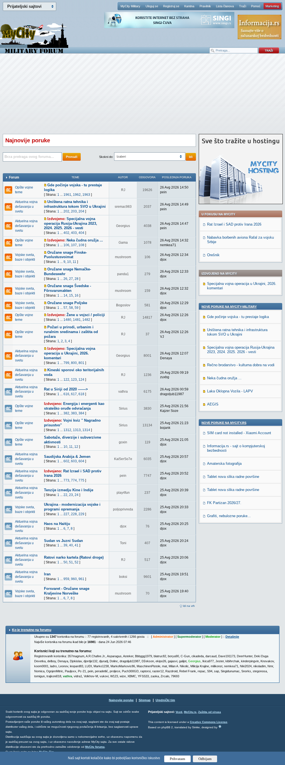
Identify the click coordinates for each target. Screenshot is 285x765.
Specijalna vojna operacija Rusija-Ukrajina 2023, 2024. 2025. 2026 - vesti (70, 223)
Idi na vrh (189, 605)
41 (76, 545)
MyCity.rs (190, 711)
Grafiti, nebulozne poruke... (229, 516)
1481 (77, 320)
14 (65, 295)
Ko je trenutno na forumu (31, 630)
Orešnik (213, 255)
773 (66, 480)
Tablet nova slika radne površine (233, 477)
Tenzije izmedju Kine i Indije (68, 490)
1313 (77, 430)
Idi (191, 156)
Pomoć (256, 6)
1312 (67, 430)
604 (81, 461)
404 (81, 233)
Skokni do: (106, 156)
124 (81, 380)
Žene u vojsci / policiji (86, 315)
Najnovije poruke (121, 700)
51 (71, 562)
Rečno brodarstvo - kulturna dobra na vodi (240, 365)
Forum (14, 177)
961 (81, 579)
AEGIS (212, 404)
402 (66, 233)
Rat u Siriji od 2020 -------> (66, 389)
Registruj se (171, 6)
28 (76, 279)
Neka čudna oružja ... (85, 240)
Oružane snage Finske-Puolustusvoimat (65, 254)
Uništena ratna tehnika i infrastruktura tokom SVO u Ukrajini (75, 204)
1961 (67, 195)
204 (81, 211)
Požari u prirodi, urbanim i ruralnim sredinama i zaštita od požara (71, 332)
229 (81, 514)
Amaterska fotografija (224, 463)
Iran (47, 574)
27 (71, 279)
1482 (86, 320)
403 (74, 233)
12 (76, 447)
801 (81, 363)
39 (65, 545)
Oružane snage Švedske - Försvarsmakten (67, 288)
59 (76, 308)
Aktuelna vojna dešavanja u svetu (26, 206)
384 (81, 413)
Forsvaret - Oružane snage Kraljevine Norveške (66, 590)
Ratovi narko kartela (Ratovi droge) (74, 557)
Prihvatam (177, 759)
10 (69, 262)
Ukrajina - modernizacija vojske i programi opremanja (72, 506)
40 (71, 545)
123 (74, 380)
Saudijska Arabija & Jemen (67, 456)
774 (74, 480)
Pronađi (71, 156)
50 (65, 562)
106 (66, 245)
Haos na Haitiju (57, 524)
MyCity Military (130, 6)
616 (66, 394)
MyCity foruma (95, 746)
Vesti (179, 711)
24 (76, 495)
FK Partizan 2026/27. (224, 503)
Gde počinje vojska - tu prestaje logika (238, 317)
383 (74, 413)
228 (74, 514)
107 (74, 245)
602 (66, 461)
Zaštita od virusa (209, 711)
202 (66, 211)
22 (65, 495)
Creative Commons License (208, 722)
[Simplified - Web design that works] (220, 726)
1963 (86, 195)
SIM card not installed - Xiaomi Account (239, 433)
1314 (86, 430)
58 (71, 308)
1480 (67, 320)
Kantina (189, 6)
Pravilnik (205, 6)
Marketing (272, 6)
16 (76, 295)
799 (66, 363)
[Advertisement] (142, 98)
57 (65, 308)
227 (66, 514)
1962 (77, 195)
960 (74, 579)
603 (74, 461)
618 (81, 394)
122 (66, 380)
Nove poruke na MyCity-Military (229, 306)
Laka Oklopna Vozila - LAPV (230, 391)
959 (66, 579)
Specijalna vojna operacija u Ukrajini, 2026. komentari (69, 353)
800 (74, 363)
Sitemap (145, 700)
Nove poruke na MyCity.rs (224, 422)
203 (74, 211)
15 (71, 295)
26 (65, 279)
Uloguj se (152, 6)
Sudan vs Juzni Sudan (63, 541)
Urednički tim (165, 700)
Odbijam (205, 759)
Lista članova (225, 6)
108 (81, 245)
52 (76, 562)
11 (74, 262)
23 (71, 495)
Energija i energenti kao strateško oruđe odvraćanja (74, 406)
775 (81, 480)
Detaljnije (232, 636)
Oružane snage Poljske (67, 303)
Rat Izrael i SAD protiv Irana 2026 (234, 224)
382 (66, 413)
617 (74, 394)
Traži (242, 6)
